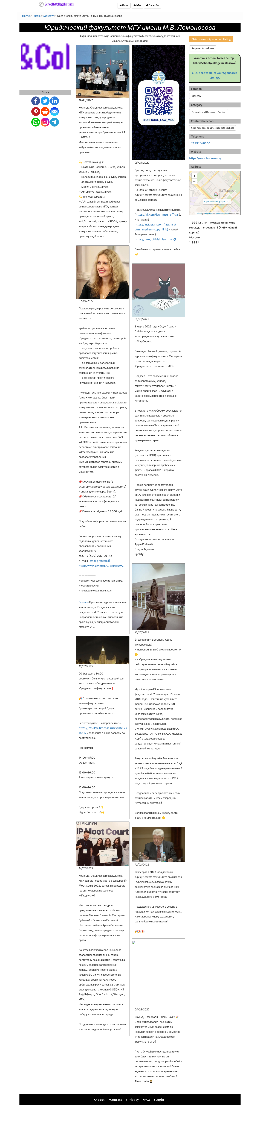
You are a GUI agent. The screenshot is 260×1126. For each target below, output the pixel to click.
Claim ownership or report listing (211, 39)
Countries (153, 5)
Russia (37, 15)
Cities (138, 5)
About (100, 1099)
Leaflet (199, 213)
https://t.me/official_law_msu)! (155, 239)
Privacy (133, 1099)
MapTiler (209, 213)
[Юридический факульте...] (216, 194)
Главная (84, 602)
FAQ (147, 1099)
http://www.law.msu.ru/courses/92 (101, 565)
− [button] (194, 181)
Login (160, 1099)
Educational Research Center (209, 112)
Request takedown (203, 48)
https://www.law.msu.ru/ (205, 158)
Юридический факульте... (217, 201)
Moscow (48, 15)
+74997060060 (199, 143)
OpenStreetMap (222, 213)
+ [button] (194, 176)
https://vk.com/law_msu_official (157, 214)
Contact (116, 1099)
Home (125, 5)
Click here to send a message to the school (212, 128)
